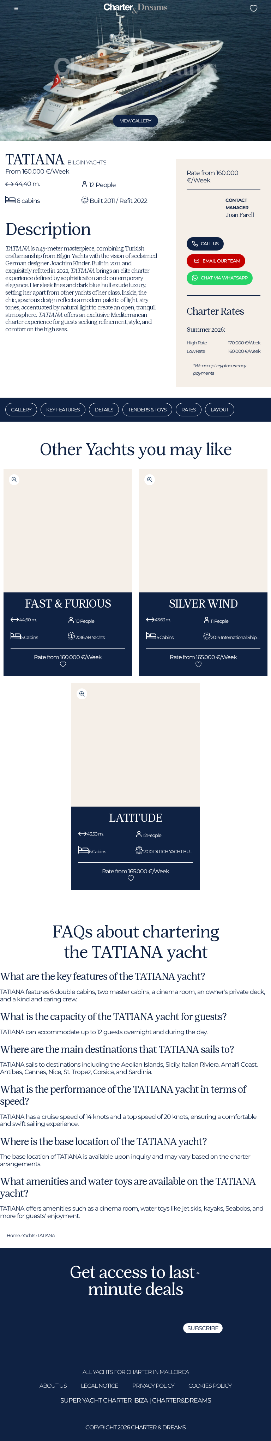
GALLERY (21, 409)
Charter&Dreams (181, 1400)
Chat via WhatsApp (224, 278)
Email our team (221, 261)
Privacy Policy (153, 1385)
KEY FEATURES (63, 409)
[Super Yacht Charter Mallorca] (135, 9)
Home (13, 1235)
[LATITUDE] (135, 804)
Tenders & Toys (147, 409)
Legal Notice (99, 1385)
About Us (53, 1385)
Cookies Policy (209, 1385)
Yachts (28, 1235)
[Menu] (16, 8)
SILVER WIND (203, 603)
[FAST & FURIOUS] (68, 590)
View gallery (135, 120)
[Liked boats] (253, 8)
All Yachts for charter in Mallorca (136, 1372)
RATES (188, 409)
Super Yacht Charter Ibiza (104, 1400)
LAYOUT (220, 409)
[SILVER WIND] (203, 590)
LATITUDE (135, 818)
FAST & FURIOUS (68, 603)
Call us (209, 243)
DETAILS (104, 409)
